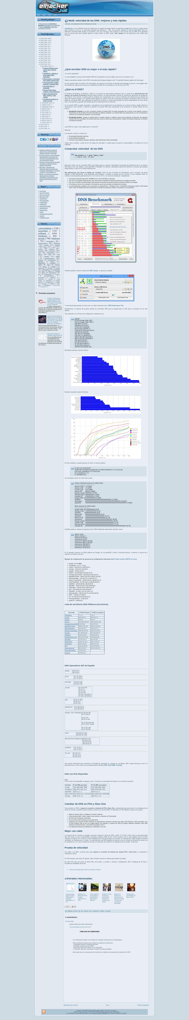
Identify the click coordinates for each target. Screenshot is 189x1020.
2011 (42, 126)
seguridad (44, 231)
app (58, 254)
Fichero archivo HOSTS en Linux (126, 559)
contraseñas (46, 269)
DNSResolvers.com (71, 637)
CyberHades (43, 202)
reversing (44, 283)
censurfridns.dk (69, 648)
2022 (42, 46)
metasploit (49, 280)
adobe (40, 265)
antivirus (57, 265)
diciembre (45, 66)
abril (43, 117)
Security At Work (44, 193)
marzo (44, 118)
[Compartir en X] (70, 907)
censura (75, 911)
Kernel (53, 266)
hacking (52, 251)
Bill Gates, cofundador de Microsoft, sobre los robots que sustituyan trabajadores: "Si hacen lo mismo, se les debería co (50, 170)
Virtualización (49, 282)
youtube (41, 260)
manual (41, 251)
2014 (42, 62)
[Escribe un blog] (68, 907)
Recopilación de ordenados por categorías (49, 24)
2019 (42, 52)
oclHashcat (43, 286)
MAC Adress (57, 285)
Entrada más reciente (71, 1005)
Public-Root (68, 641)
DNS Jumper (94, 270)
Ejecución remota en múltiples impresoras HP (54, 334)
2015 (42, 60)
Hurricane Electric (70, 650)
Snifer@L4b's (44, 208)
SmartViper (68, 644)
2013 (42, 64)
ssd (39, 252)
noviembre (45, 103)
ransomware (43, 243)
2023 (42, 44)
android (57, 245)
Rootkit (50, 279)
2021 (42, 48)
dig (79, 911)
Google (67, 619)
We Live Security (45, 195)
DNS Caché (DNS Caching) (113, 765)
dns (82, 911)
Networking (42, 263)
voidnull (42, 216)
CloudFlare (68, 615)
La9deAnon (43, 204)
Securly (67, 622)
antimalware (47, 285)
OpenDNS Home (70, 626)
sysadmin (53, 263)
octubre (44, 105)
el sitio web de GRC (97, 176)
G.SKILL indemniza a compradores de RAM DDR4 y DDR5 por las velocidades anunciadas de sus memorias (54, 301)
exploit (46, 245)
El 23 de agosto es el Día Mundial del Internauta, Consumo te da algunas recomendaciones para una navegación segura (50, 158)
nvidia (40, 249)
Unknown (68, 921)
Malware (56, 238)
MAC (43, 272)
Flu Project (43, 191)
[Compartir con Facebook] (73, 907)
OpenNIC (68, 639)
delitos (58, 282)
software (43, 233)
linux (45, 247)
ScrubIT (67, 633)
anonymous (53, 272)
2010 (42, 128)
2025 (42, 40)
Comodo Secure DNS (71, 624)
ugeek (41, 212)
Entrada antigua (142, 1005)
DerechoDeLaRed (45, 206)
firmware (41, 261)
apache (50, 268)
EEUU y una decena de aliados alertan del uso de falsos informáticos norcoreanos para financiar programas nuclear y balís (49, 177)
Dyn (66, 646)
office (49, 265)
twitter (58, 256)
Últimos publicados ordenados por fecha (47, 27)
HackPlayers (43, 198)
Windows (57, 243)
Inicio (107, 1005)
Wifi (50, 254)
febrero (44, 120)
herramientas (52, 260)
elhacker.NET (96, 1010)
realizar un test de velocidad (131, 30)
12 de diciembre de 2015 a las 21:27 (80, 927)
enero (44, 122)
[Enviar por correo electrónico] (66, 907)
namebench (96, 911)
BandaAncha (43, 210)
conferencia (48, 274)
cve (53, 247)
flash (50, 271)
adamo (53, 283)
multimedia (56, 269)
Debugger (41, 279)
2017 (42, 56)
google (41, 238)
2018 (42, 54)
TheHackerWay (44, 200)
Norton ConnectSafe (71, 630)
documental (41, 277)
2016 (42, 58)
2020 (42, 50)
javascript (41, 268)
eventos (57, 271)
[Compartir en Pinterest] (75, 907)
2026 (42, 38)
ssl (39, 274)
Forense (57, 274)
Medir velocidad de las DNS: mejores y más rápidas (97, 20)
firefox (52, 261)
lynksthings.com (44, 218)
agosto (44, 109)
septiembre (45, 107)
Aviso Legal (104, 1012)
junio (43, 113)
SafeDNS (68, 635)
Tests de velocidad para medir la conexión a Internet (85, 869)
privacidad (50, 241)
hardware (44, 236)
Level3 (67, 617)
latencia (86, 911)
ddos (40, 254)
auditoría (53, 277)
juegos (58, 268)
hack (44, 266)
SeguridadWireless (49, 276)
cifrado (47, 256)
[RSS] (44, 1011)
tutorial (52, 249)
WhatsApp (51, 252)
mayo (44, 115)
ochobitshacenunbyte (46, 214)
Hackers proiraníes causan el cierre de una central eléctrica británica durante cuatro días (48, 151)
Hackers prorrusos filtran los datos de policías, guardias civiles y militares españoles (50, 163)
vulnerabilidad (45, 228)
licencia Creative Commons (100, 1013)
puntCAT (67, 653)
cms (43, 271)
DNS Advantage (70, 628)
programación (49, 258)
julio (43, 111)
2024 (42, 42)
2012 (42, 124)
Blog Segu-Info (44, 197)
